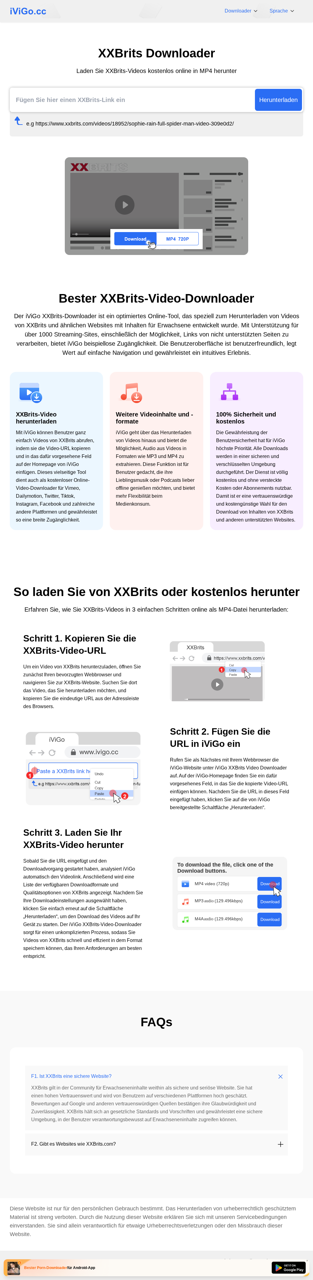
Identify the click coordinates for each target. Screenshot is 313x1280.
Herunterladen (278, 99)
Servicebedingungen (262, 1217)
